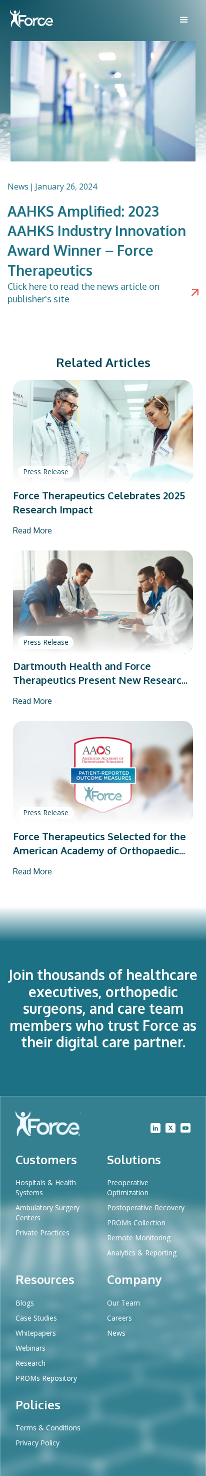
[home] (31, 20)
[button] (184, 20)
